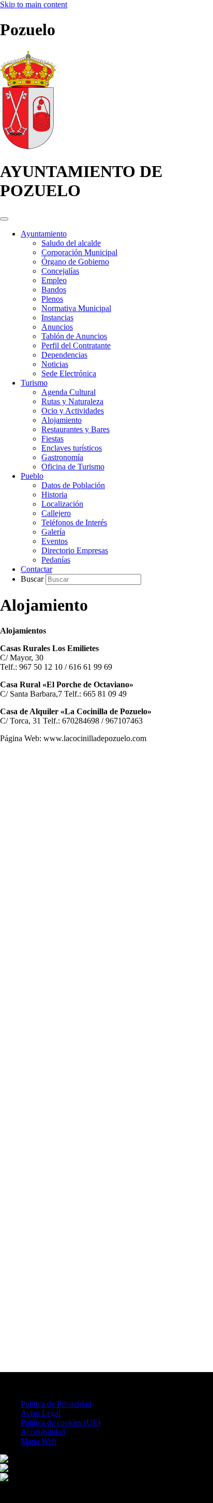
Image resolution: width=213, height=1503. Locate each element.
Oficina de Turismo (72, 466)
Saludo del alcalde (71, 243)
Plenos (52, 298)
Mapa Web (38, 1441)
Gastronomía (62, 457)
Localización (62, 503)
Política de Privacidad (56, 1403)
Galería (53, 531)
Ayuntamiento (44, 233)
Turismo (34, 382)
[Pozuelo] (28, 146)
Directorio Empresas (74, 550)
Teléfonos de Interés (74, 522)
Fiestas (52, 438)
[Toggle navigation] (4, 218)
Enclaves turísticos (71, 448)
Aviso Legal (40, 1413)
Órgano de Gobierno (75, 261)
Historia (54, 494)
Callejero (56, 513)
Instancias (57, 317)
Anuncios (57, 326)
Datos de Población (73, 485)
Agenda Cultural (68, 392)
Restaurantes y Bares (75, 429)
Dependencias (64, 354)
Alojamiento (61, 420)
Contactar (36, 569)
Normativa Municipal (76, 308)
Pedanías (55, 559)
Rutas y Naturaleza (72, 401)
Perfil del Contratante (76, 345)
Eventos (54, 541)
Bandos (53, 289)
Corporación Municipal (79, 252)
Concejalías (60, 271)
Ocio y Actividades (72, 410)
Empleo (54, 280)
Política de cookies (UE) (60, 1422)
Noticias (54, 364)
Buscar (33, 578)
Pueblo (32, 475)
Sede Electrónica (68, 373)
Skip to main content (33, 4)
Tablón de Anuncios (74, 336)
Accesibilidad (43, 1431)
